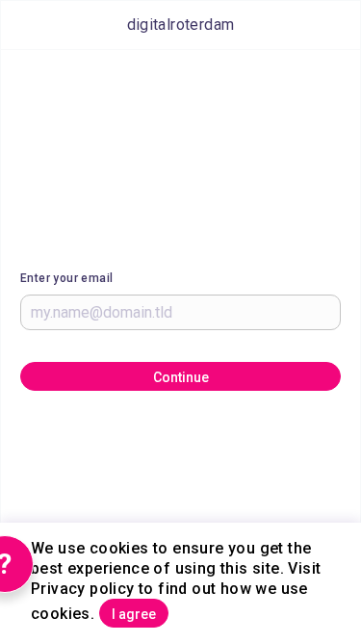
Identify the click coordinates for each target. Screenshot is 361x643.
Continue (181, 377)
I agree (134, 614)
